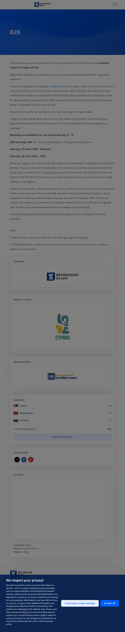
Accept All (109, 603)
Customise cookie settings (80, 603)
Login (53, 111)
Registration (59, 86)
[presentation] (15, 376)
